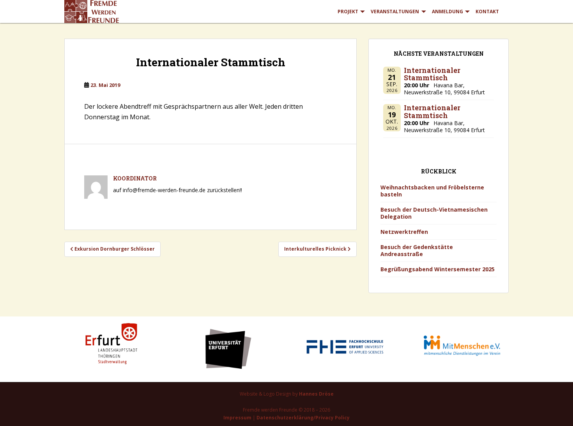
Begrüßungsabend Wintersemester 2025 (437, 269)
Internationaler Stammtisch (432, 74)
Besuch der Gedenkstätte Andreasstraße (416, 250)
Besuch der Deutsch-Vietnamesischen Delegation (434, 213)
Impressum (237, 417)
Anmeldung (447, 11)
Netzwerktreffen (404, 231)
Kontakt (487, 11)
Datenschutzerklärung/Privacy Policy (303, 417)
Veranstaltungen (395, 11)
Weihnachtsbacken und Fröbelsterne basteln (432, 191)
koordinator (135, 178)
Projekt (348, 11)
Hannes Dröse (316, 394)
